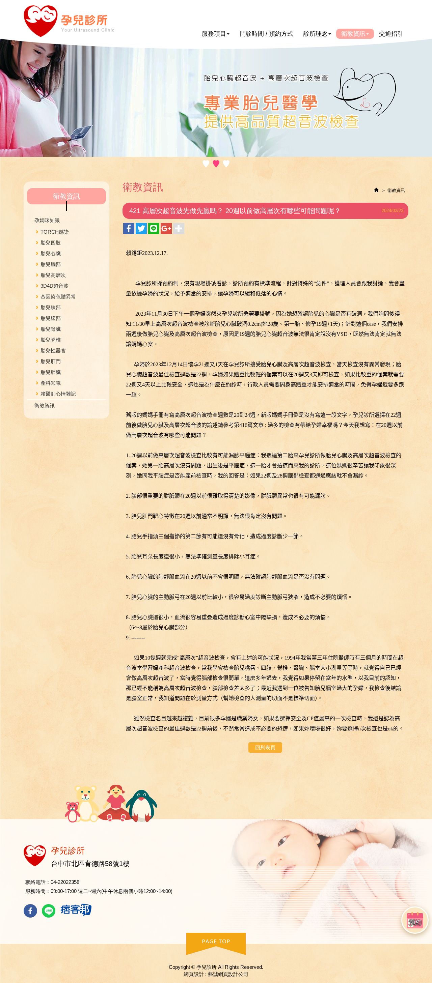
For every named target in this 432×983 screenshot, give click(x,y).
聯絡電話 (35, 882)
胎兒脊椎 (50, 340)
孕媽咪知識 (47, 220)
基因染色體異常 (58, 296)
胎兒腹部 (50, 318)
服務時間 (35, 891)
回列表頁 (265, 747)
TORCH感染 (54, 232)
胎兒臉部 (50, 307)
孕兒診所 (69, 21)
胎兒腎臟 (50, 329)
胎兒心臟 (50, 253)
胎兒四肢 (50, 242)
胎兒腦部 (50, 264)
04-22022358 (65, 882)
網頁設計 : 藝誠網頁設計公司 (216, 974)
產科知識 (50, 383)
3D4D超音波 (54, 286)
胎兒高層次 (53, 275)
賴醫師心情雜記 (58, 394)
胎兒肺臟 (50, 372)
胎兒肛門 (50, 361)
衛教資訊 (44, 405)
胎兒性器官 (53, 350)
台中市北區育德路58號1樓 (90, 863)
